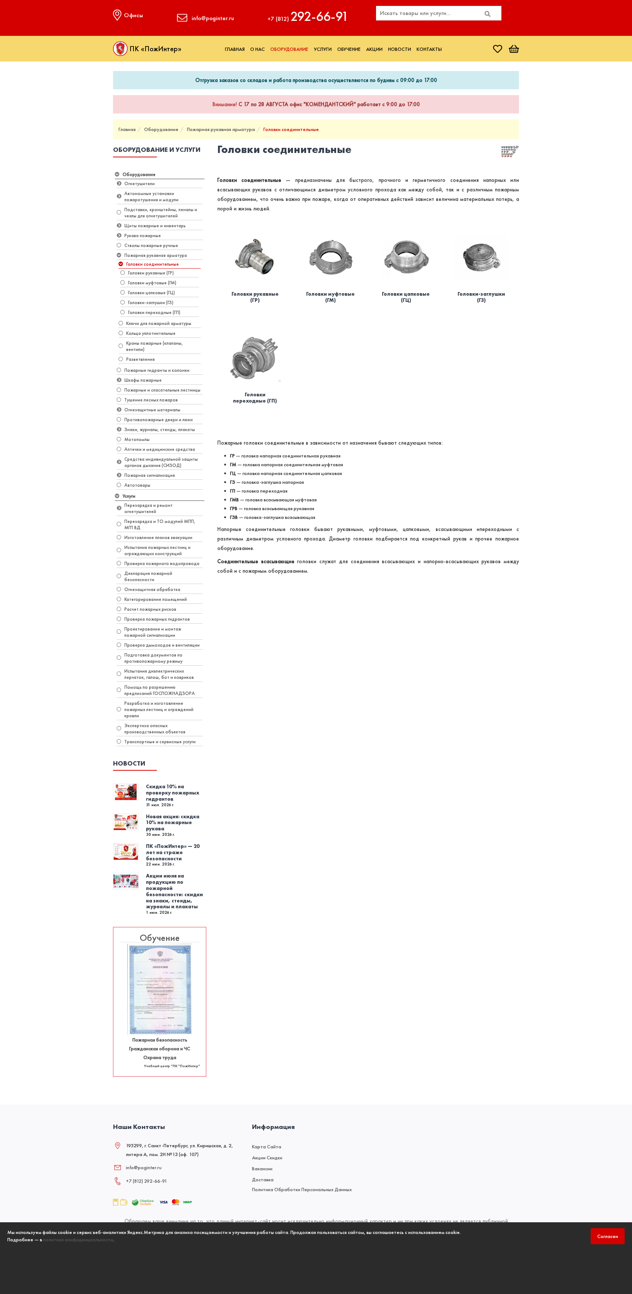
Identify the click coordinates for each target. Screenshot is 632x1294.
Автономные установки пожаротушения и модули (151, 196)
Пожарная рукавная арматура (221, 129)
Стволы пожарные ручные (151, 245)
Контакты (429, 49)
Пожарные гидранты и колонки (156, 370)
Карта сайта (266, 1146)
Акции (374, 49)
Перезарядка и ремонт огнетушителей (148, 508)
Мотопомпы (137, 439)
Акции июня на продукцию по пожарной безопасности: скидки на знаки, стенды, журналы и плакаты (174, 891)
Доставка (263, 1179)
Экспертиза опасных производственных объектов (154, 728)
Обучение (349, 49)
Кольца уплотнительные (151, 333)
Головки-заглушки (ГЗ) (150, 302)
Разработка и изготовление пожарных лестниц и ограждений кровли (158, 709)
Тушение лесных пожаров (151, 400)
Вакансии (262, 1168)
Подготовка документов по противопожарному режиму (153, 658)
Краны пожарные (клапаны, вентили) (154, 346)
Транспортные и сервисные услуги (160, 741)
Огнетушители (139, 183)
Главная (235, 49)
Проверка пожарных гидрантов (157, 619)
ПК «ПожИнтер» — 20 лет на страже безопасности (172, 852)
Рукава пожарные (142, 235)
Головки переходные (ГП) (154, 312)
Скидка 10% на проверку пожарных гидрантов (172, 792)
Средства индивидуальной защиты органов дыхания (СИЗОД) (161, 462)
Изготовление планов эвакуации (158, 537)
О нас (257, 49)
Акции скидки (267, 1157)
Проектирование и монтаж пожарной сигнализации (152, 632)
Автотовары (137, 485)
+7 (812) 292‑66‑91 (146, 1181)
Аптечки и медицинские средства (159, 449)
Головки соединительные (291, 129)
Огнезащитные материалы (152, 410)
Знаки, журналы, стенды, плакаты (159, 429)
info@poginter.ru (144, 1167)
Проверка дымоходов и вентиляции (162, 645)
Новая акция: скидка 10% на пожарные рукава (172, 822)
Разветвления (140, 359)
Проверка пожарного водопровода (161, 563)
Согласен (607, 1236)
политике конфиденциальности (78, 1239)
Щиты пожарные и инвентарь (154, 225)
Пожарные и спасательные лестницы (162, 390)
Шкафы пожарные (143, 380)
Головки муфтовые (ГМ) (152, 283)
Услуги (323, 49)
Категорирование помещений (155, 599)
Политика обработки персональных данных (302, 1189)
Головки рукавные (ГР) (151, 273)
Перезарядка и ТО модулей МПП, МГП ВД (159, 524)
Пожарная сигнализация (149, 475)
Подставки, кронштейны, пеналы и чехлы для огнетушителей (160, 212)
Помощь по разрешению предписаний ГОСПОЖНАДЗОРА (159, 690)
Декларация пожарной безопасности (148, 576)
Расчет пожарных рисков (150, 609)
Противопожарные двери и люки (158, 419)
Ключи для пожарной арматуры (158, 323)
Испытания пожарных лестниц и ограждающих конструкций (157, 550)
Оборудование (289, 49)
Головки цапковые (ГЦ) (151, 292)
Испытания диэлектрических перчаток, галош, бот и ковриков (159, 674)
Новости (399, 49)
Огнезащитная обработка (152, 589)
